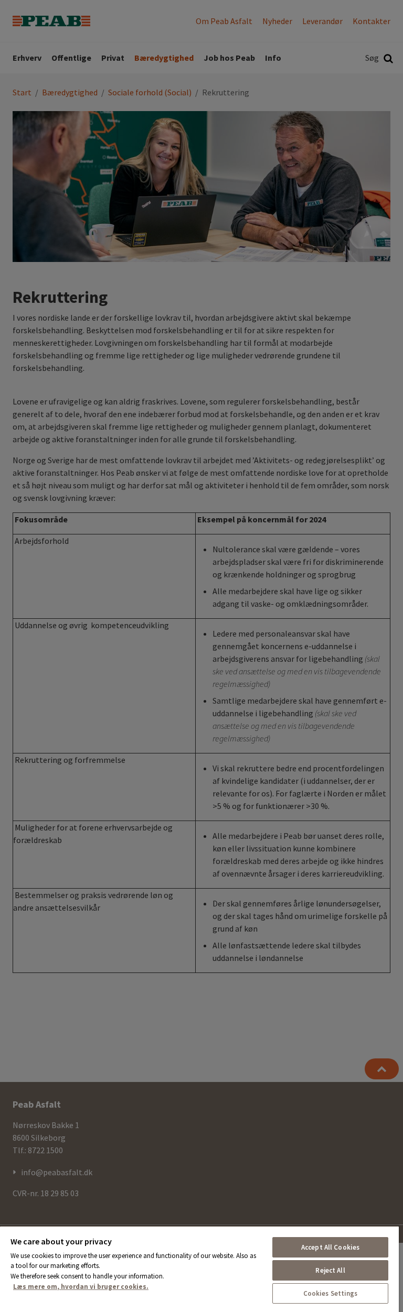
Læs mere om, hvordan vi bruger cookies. (81, 1286)
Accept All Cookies (330, 1247)
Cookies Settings (330, 1293)
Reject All (330, 1270)
